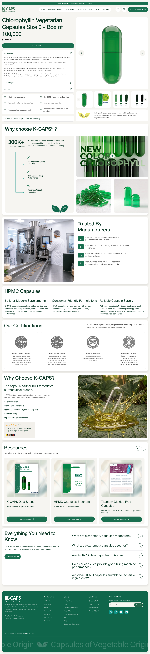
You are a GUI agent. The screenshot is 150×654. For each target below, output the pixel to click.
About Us (47, 614)
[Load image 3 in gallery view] (121, 99)
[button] (55, 9)
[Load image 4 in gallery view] (139, 99)
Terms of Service (94, 611)
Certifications (48, 611)
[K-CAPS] (23, 599)
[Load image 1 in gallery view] (84, 99)
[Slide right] (145, 99)
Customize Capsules (71, 607)
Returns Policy (94, 604)
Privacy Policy (93, 607)
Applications (68, 601)
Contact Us (48, 617)
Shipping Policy (94, 601)
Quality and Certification (72, 624)
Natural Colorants (70, 611)
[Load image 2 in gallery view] (102, 99)
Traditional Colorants (71, 614)
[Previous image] (81, 53)
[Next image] (142, 53)
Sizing (66, 617)
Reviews (47, 621)
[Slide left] (78, 99)
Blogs (46, 607)
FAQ (65, 604)
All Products (48, 601)
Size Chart (47, 604)
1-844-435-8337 (18, 619)
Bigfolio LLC (29, 633)
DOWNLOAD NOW (26, 519)
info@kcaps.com (18, 616)
